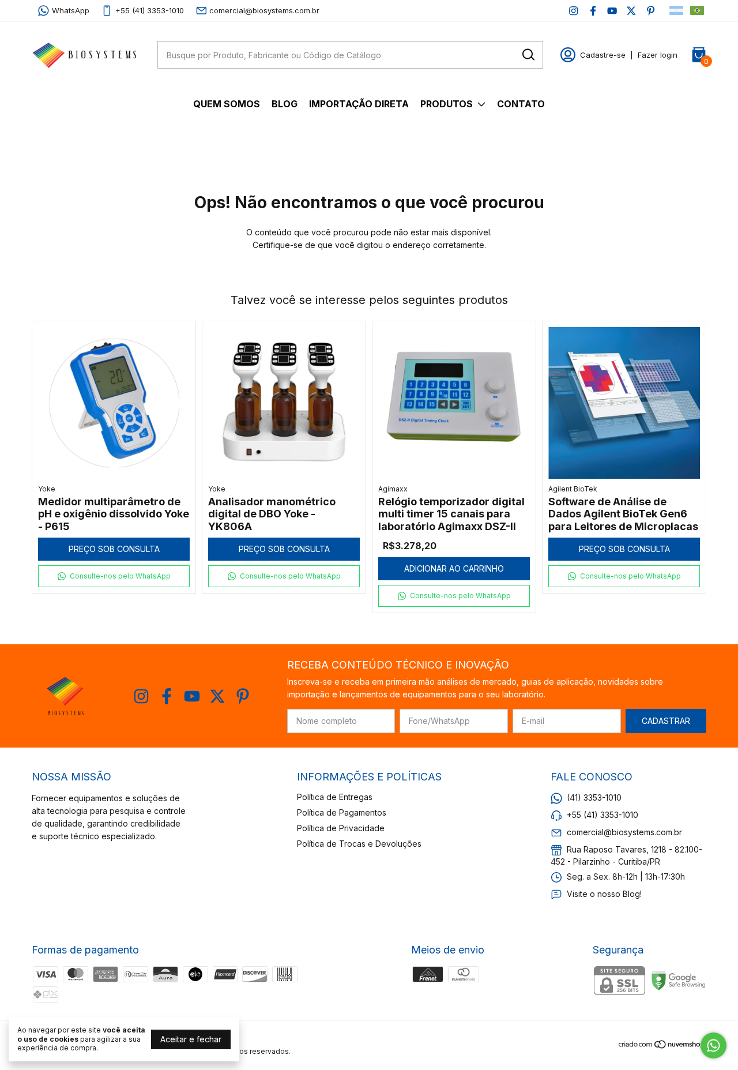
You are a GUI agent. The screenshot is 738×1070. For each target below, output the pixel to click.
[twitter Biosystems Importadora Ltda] (631, 10)
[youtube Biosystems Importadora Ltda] (612, 10)
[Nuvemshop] (662, 1046)
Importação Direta (359, 104)
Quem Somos (226, 104)
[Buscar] (527, 54)
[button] (114, 576)
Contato (521, 104)
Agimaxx (393, 489)
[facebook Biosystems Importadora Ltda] (593, 10)
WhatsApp (70, 10)
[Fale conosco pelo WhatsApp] (713, 1045)
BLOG (285, 104)
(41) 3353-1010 (594, 797)
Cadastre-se (603, 54)
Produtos (446, 104)
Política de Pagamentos (341, 812)
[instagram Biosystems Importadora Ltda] (573, 10)
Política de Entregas (334, 797)
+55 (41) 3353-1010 (149, 10)
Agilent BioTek (572, 489)
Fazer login (657, 54)
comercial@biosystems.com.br (264, 10)
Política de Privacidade (341, 828)
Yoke (46, 489)
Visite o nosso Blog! (604, 894)
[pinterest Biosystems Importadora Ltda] (650, 10)
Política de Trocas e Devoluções (359, 844)
